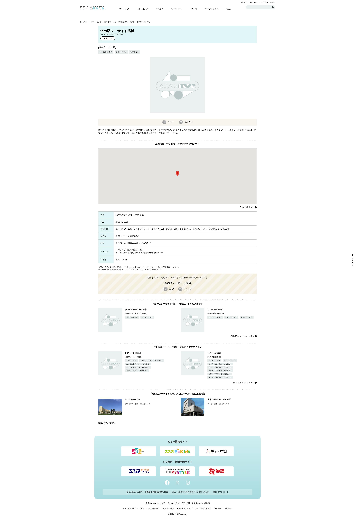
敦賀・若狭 (107, 22)
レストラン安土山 (133, 353)
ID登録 (272, 2)
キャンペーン (254, 2)
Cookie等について (185, 508)
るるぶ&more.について (155, 503)
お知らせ (244, 2)
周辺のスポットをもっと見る (242, 336)
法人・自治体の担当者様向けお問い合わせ (190, 492)
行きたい (189, 122)
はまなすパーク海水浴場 (136, 309)
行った (171, 122)
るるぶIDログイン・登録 (133, 508)
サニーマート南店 (215, 309)
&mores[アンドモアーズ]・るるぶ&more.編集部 (189, 503)
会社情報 (229, 508)
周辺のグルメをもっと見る (243, 383)
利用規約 (218, 508)
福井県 (99, 22)
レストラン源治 (214, 353)
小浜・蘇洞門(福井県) (120, 22)
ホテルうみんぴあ (133, 399)
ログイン (264, 2)
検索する (273, 7)
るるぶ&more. (84, 22)
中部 (92, 22)
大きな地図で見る (247, 207)
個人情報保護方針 (203, 508)
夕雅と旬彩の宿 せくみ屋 (219, 399)
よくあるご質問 (168, 508)
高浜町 (132, 22)
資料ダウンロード (221, 492)
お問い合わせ (152, 508)
